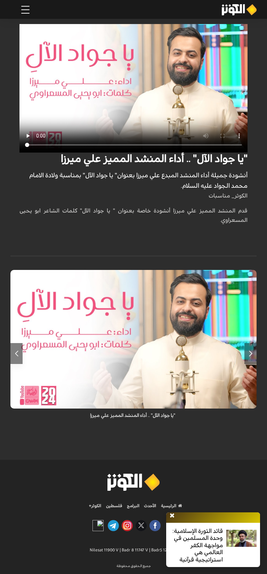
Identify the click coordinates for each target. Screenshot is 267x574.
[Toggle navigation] (25, 9)
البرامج (132, 506)
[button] (250, 353)
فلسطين (114, 506)
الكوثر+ (95, 506)
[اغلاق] (172, 516)
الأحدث (149, 506)
